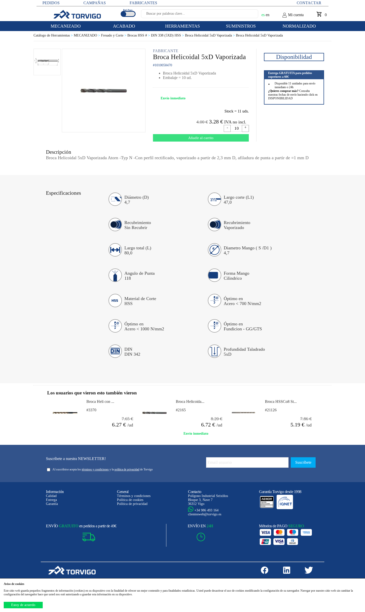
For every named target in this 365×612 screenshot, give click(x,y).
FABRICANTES (143, 3)
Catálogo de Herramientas (54, 35)
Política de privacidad (132, 504)
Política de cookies (130, 500)
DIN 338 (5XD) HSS (168, 35)
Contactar (309, 3)
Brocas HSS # (139, 35)
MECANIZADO (87, 35)
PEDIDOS (51, 3)
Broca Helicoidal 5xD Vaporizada (210, 35)
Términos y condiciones (133, 496)
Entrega (51, 500)
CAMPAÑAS (94, 3)
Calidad (51, 496)
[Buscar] (249, 15)
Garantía (52, 504)
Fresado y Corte (114, 35)
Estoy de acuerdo (23, 605)
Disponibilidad (294, 57)
